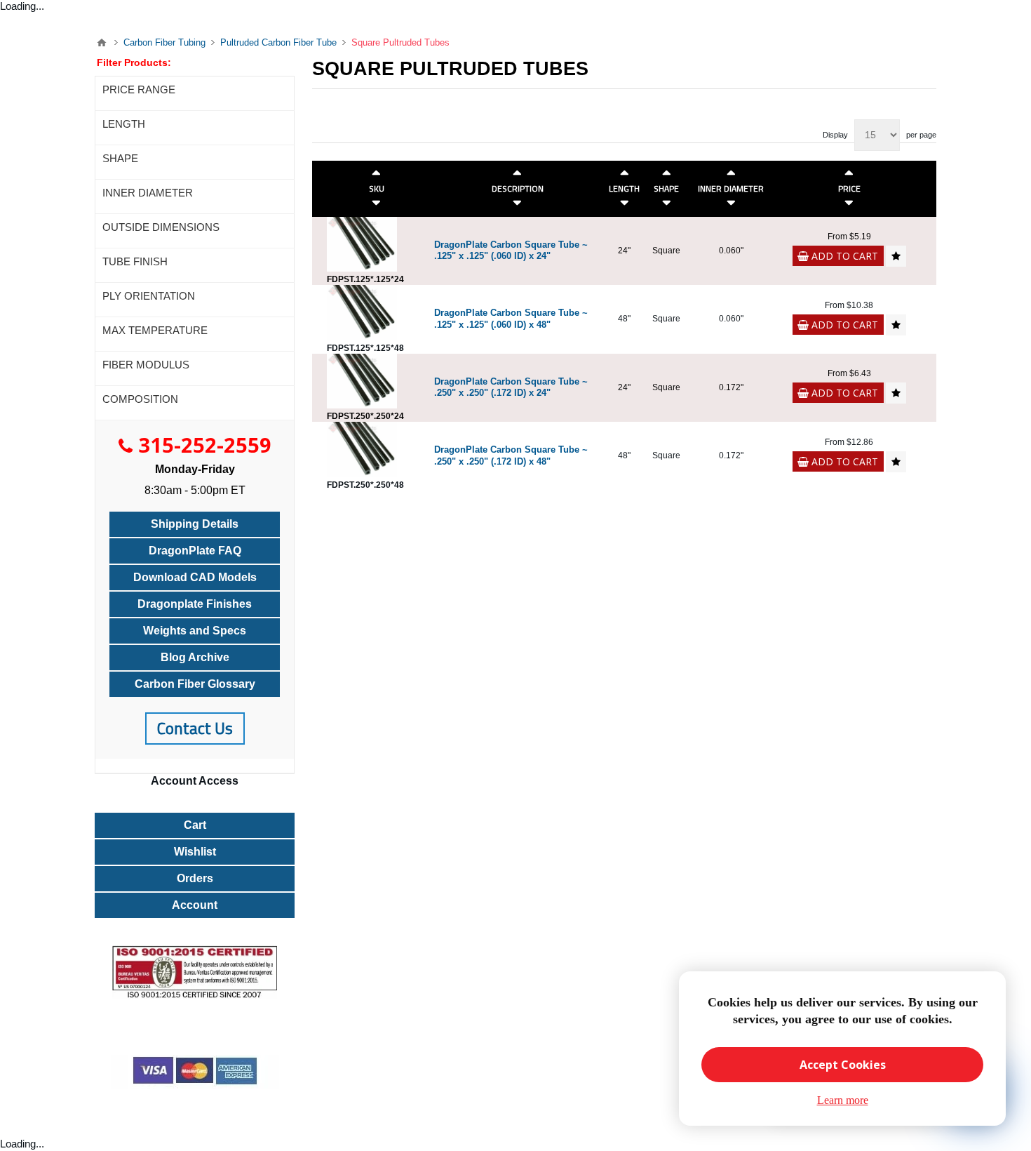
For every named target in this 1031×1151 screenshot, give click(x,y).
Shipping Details (194, 524)
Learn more (842, 1100)
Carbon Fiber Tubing (164, 42)
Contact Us (195, 728)
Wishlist (195, 852)
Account (194, 905)
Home (102, 43)
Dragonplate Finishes (194, 604)
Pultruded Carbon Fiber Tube (278, 42)
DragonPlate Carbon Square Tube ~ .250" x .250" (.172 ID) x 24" (511, 387)
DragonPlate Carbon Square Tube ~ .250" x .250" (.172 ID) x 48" (511, 455)
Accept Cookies (843, 1064)
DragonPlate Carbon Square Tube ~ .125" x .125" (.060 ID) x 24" (511, 250)
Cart (195, 825)
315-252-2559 (204, 444)
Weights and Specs (194, 631)
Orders (195, 878)
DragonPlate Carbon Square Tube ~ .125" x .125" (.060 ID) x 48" (511, 318)
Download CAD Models (195, 577)
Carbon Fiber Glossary (195, 684)
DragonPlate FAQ (195, 551)
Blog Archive (195, 657)
